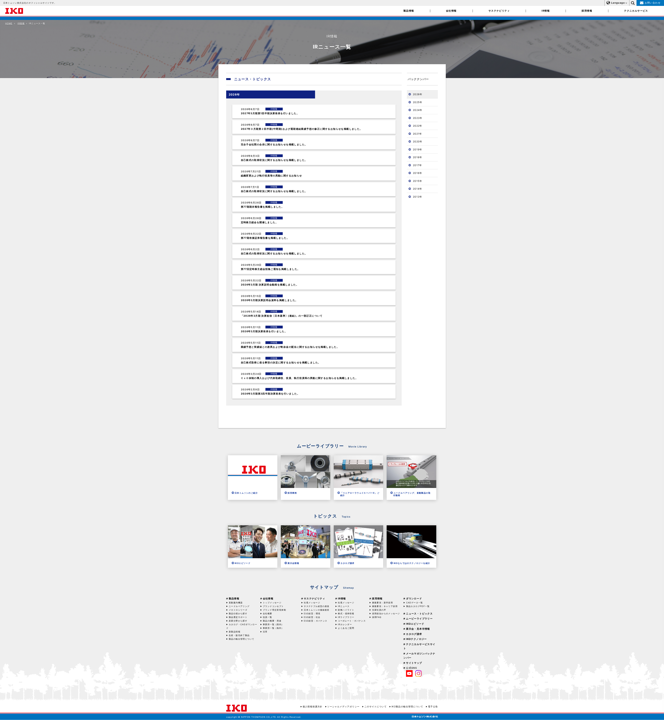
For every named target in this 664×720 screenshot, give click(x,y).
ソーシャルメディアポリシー (343, 706)
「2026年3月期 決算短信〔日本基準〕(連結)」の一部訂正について (282, 315)
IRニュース (343, 606)
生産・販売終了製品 (239, 635)
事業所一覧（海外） (273, 628)
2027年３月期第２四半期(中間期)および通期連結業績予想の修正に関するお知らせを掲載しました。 (301, 128)
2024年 (417, 109)
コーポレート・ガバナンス (352, 620)
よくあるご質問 (346, 628)
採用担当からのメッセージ (386, 613)
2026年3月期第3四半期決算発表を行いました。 (270, 393)
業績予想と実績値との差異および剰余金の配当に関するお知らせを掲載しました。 (290, 346)
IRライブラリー (346, 617)
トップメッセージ (272, 602)
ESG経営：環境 (312, 613)
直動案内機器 (236, 602)
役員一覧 (267, 617)
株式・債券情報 (346, 613)
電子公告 (433, 706)
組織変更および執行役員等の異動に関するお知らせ (271, 175)
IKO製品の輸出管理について (407, 706)
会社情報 (451, 10)
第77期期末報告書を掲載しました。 (262, 206)
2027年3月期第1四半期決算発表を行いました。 (270, 113)
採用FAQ (376, 617)
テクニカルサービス (636, 10)
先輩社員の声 (379, 610)
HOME (8, 23)
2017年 (417, 165)
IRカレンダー (345, 624)
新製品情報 (234, 631)
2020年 (417, 141)
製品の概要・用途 (272, 620)
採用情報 (587, 10)
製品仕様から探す (238, 613)
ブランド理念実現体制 (274, 610)
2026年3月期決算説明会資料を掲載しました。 (269, 300)
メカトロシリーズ (238, 610)
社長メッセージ (312, 602)
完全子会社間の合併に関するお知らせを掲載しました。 (274, 144)
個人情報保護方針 (312, 706)
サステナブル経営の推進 (316, 606)
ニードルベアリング (239, 606)
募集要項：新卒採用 (382, 602)
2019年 (417, 149)
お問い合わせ (652, 2)
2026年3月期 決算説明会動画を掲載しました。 (270, 284)
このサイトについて (375, 706)
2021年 (417, 133)
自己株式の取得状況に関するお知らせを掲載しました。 (274, 160)
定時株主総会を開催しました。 (259, 222)
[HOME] (14, 10)
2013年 (417, 196)
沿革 (265, 631)
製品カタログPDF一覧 (418, 606)
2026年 (417, 94)
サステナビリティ (499, 10)
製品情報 (408, 10)
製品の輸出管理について (241, 639)
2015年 (417, 180)
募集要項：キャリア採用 (385, 606)
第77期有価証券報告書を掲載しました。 (265, 237)
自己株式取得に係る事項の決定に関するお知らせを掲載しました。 (281, 362)
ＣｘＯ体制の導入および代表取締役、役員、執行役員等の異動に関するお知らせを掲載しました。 (299, 378)
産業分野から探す (238, 620)
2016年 (417, 172)
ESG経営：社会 (312, 617)
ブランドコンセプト (273, 606)
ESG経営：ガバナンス (315, 620)
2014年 (417, 188)
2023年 (417, 117)
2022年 (417, 125)
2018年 (417, 157)
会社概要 (267, 613)
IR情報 (546, 10)
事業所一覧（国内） (273, 624)
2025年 (417, 102)
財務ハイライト (346, 610)
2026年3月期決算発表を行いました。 (264, 331)
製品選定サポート (238, 617)
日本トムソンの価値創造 (316, 610)
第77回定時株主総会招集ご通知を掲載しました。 (270, 269)
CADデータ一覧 (414, 602)
